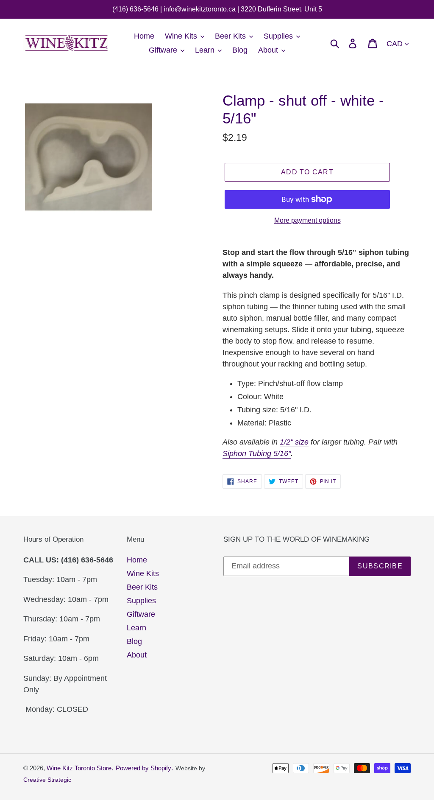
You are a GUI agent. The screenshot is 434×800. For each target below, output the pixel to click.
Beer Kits (142, 587)
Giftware (141, 614)
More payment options (307, 220)
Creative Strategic (47, 779)
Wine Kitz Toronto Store (79, 768)
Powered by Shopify (143, 768)
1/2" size (294, 442)
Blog (134, 641)
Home (137, 560)
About (137, 655)
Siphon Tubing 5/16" (257, 453)
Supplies (141, 600)
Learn (136, 628)
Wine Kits (143, 573)
